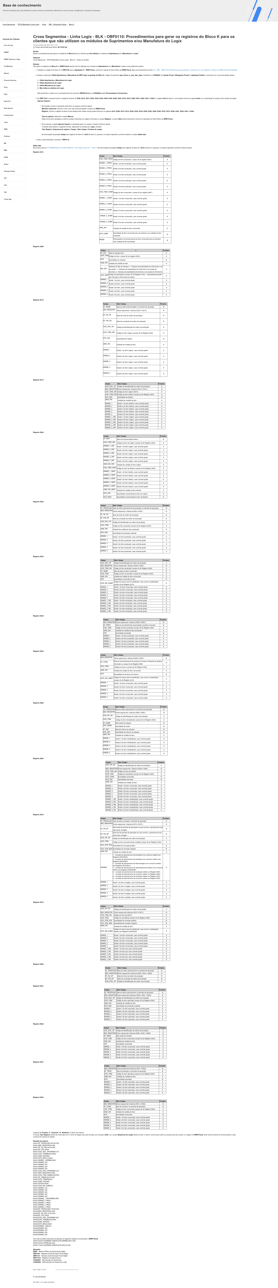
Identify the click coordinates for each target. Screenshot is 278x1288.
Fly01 (5, 94)
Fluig (5, 87)
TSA (5, 185)
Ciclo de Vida (8, 45)
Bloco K (71, 24)
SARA (6, 157)
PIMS (5, 129)
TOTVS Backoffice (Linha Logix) (28, 24)
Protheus (7, 136)
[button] (49, 1269)
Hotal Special (8, 108)
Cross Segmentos (9, 24)
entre (42, 1282)
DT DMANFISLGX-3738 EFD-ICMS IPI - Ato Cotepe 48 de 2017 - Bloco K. (72, 148)
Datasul (6, 73)
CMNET (6, 52)
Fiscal (44, 24)
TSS (5, 192)
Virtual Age (7, 199)
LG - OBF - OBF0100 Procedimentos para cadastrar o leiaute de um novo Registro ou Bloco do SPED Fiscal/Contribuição (195, 70)
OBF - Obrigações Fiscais (57, 24)
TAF (5, 178)
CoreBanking (8, 66)
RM (5, 143)
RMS (5, 150)
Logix (6, 122)
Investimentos (8, 115)
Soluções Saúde (9, 171)
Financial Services (10, 80)
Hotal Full (7, 101)
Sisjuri (6, 164)
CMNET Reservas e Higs (12, 59)
